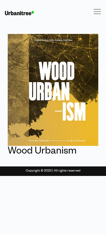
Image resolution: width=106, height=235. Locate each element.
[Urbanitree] (19, 13)
